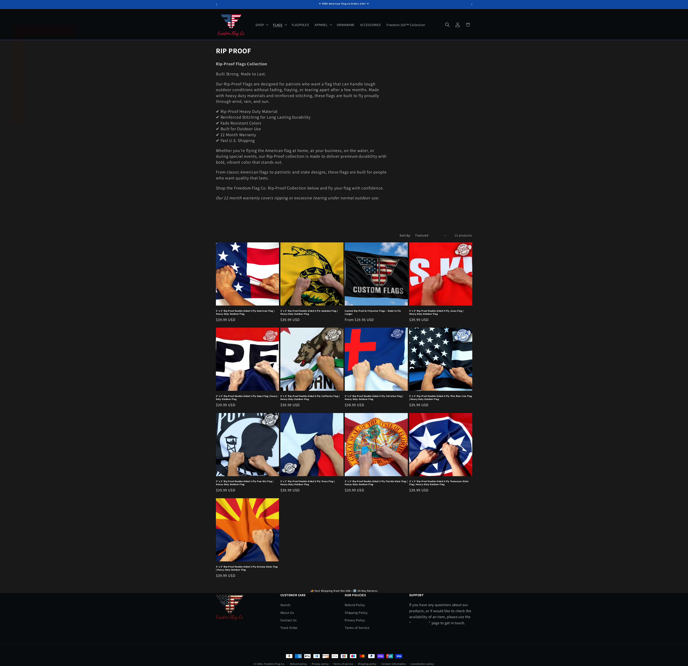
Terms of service (343, 663)
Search (285, 605)
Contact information (393, 663)
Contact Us (288, 620)
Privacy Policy (355, 620)
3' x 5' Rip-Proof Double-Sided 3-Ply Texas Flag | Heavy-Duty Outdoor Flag (307, 483)
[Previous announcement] (216, 4)
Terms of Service (357, 627)
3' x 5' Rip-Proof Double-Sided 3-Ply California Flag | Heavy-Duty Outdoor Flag (310, 398)
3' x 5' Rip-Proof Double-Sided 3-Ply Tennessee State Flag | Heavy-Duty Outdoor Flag (439, 483)
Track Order (289, 627)
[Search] (447, 25)
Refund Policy (355, 605)
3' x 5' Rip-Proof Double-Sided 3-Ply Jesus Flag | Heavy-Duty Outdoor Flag (436, 312)
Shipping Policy (356, 612)
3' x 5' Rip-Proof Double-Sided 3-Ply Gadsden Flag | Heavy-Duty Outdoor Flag (309, 312)
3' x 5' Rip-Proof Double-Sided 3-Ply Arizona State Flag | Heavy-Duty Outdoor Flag (247, 568)
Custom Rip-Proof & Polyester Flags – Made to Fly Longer (373, 312)
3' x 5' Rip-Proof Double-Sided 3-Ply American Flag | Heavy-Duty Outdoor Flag (245, 312)
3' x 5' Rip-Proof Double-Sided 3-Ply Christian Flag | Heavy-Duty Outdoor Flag (374, 398)
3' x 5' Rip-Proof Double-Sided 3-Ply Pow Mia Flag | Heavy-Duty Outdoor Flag (244, 483)
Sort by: (405, 235)
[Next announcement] (472, 4)
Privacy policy (320, 663)
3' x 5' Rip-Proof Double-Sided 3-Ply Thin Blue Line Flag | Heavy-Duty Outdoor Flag (440, 398)
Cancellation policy (422, 663)
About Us (287, 612)
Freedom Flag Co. (274, 663)
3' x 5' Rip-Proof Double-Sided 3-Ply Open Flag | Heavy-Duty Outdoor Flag (247, 398)
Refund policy (298, 663)
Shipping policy (367, 663)
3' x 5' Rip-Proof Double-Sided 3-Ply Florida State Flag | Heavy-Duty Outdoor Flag (376, 483)
